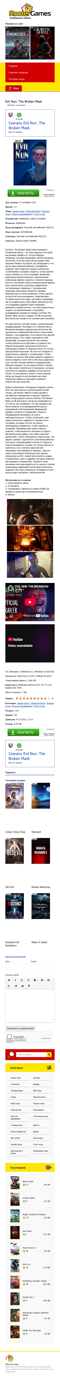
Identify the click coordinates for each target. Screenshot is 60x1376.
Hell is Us (26, 1264)
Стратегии (15, 1084)
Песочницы (38, 1138)
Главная (12, 65)
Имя (7, 961)
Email (33, 961)
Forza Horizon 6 (29, 1248)
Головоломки (16, 1125)
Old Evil (9, 887)
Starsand (36, 831)
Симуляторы (16, 1110)
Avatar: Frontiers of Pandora (34, 1214)
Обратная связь (12, 1364)
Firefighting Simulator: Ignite (34, 1281)
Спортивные (38, 1110)
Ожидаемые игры (40, 1151)
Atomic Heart (28, 1181)
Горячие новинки (18, 72)
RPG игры (37, 1090)
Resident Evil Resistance (12, 944)
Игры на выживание (22, 214)
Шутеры (36, 1077)
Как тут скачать (15, 132)
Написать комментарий (15, 956)
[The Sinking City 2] (17, 43)
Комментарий (12, 974)
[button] (9, 980)
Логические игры (40, 1116)
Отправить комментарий (20, 1028)
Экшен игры (18, 211)
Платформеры (17, 1090)
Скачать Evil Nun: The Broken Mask (27, 125)
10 (48, 698)
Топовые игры (16, 79)
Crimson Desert (29, 1198)
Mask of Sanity (39, 942)
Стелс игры (39, 214)
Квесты (36, 1125)
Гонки (13, 1097)
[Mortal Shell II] (42, 43)
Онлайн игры (16, 1144)
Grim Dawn (27, 1231)
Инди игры (15, 1103)
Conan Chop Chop (15, 831)
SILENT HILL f (28, 1297)
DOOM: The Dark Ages (32, 1330)
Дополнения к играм (17, 1152)
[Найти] (49, 1054)
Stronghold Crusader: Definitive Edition (35, 1313)
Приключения (33, 211)
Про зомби (15, 1138)
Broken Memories (41, 887)
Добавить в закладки (16, 105)
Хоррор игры (38, 1103)
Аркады (36, 1084)
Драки (35, 1131)
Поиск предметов (18, 1131)
